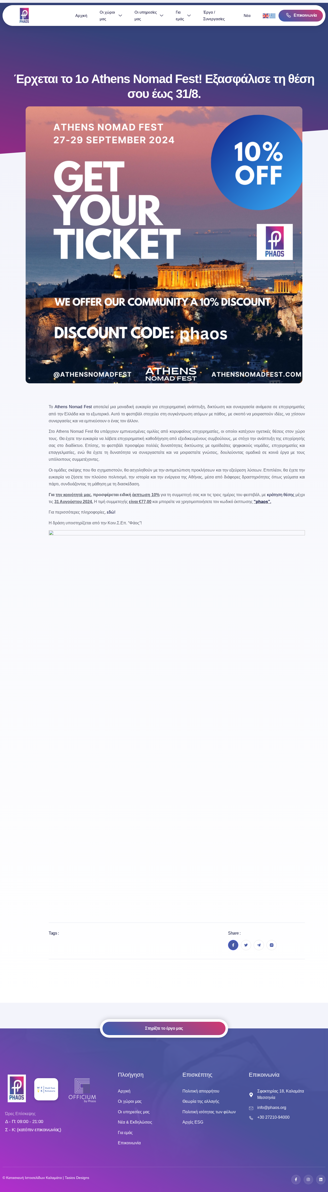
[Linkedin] (320, 1179)
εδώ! (111, 512)
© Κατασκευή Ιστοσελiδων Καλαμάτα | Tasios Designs (46, 1178)
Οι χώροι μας (107, 15)
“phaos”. (262, 501)
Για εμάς (180, 15)
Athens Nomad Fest (73, 407)
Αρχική (81, 15)
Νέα (247, 15)
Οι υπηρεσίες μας (146, 15)
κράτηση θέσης (280, 495)
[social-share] (233, 945)
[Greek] (272, 15)
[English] (266, 15)
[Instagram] (308, 1179)
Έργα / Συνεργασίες (214, 15)
